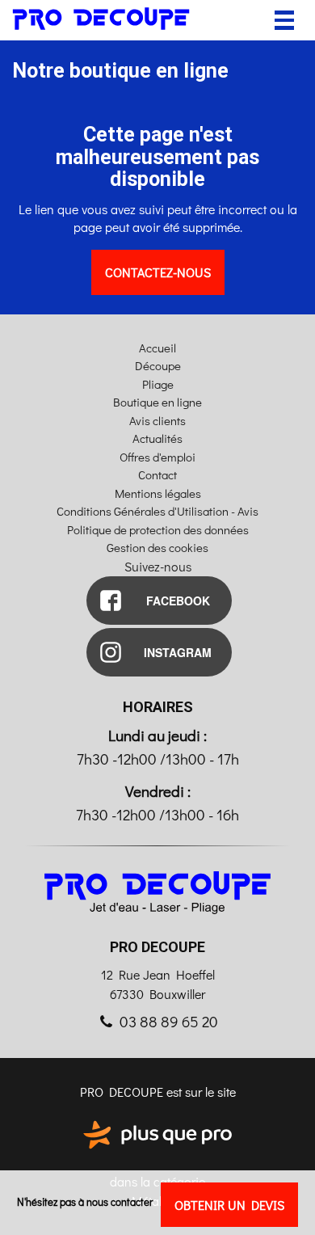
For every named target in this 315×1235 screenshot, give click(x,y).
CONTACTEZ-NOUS (158, 271)
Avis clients (157, 420)
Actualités (157, 438)
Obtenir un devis (229, 1204)
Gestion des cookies (157, 547)
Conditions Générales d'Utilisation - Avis (157, 511)
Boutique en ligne (157, 402)
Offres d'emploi (157, 457)
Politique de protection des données (158, 529)
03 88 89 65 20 (167, 1021)
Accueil (157, 347)
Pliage (158, 384)
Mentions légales (158, 493)
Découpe (158, 365)
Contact (157, 474)
